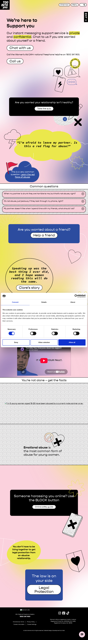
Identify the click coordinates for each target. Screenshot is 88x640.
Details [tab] (44, 302)
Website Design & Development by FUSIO (54, 630)
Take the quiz (44, 108)
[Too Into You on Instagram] (59, 613)
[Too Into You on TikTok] (67, 613)
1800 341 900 (25, 616)
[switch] (33, 333)
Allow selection (44, 342)
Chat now (64, 5)
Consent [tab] (15, 302)
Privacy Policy (31, 622)
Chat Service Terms (18, 622)
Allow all (72, 342)
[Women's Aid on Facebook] (63, 613)
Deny (16, 342)
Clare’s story (29, 288)
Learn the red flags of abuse (25, 175)
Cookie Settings (31, 624)
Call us (15, 61)
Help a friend (44, 235)
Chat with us (20, 48)
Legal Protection (44, 589)
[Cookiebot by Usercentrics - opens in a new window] (76, 296)
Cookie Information (19, 624)
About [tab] (72, 302)
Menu (74, 5)
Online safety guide (44, 507)
